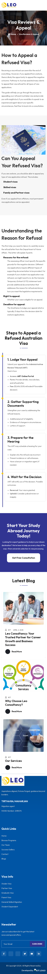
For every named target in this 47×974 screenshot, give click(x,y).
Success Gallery (8, 849)
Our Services (13, 761)
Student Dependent (9, 906)
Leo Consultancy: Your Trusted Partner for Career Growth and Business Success (23, 639)
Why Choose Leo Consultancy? (16, 702)
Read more (16, 651)
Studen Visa (6, 883)
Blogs (3, 858)
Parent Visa (6, 897)
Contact (4, 854)
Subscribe (37, 944)
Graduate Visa (7, 893)
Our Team (5, 845)
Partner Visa (6, 888)
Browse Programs (8, 840)
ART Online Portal (25, 376)
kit (9, 630)
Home (13, 34)
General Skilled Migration (11, 902)
